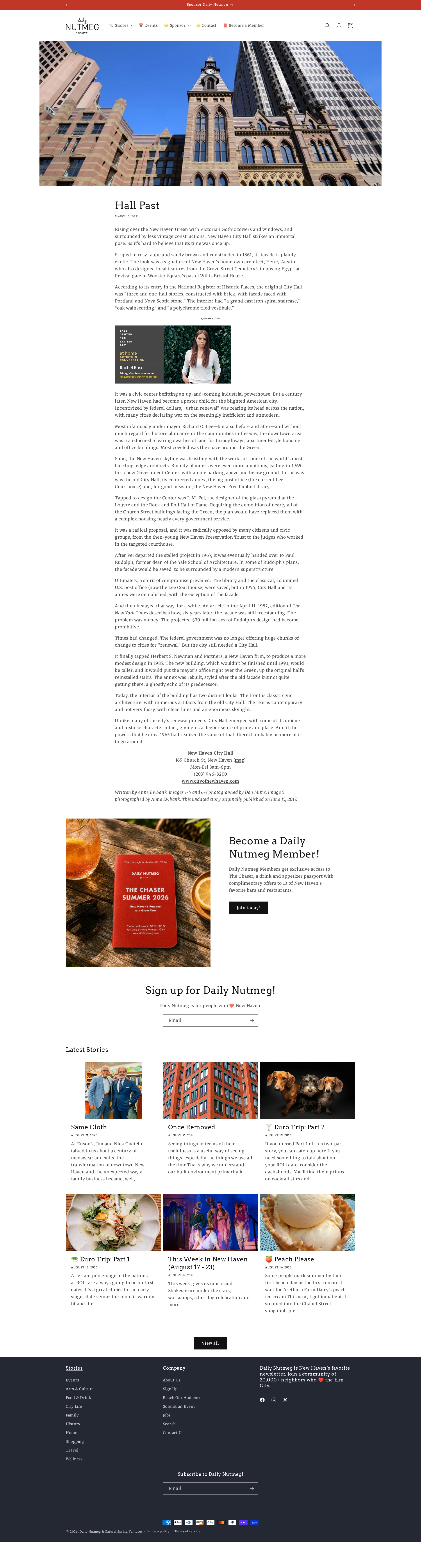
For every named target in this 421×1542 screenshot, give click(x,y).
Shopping (75, 1441)
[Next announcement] (354, 5)
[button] (121, 25)
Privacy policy (158, 1531)
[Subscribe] (252, 1020)
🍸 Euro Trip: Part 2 (295, 1127)
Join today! (248, 907)
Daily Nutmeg (90, 1531)
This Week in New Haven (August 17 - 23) (208, 1263)
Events (72, 1380)
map (239, 760)
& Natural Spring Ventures (122, 1531)
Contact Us (173, 1432)
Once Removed (191, 1127)
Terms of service (187, 1531)
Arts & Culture (80, 1388)
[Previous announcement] (66, 5)
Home (71, 1432)
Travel (72, 1450)
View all (210, 1343)
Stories (74, 1368)
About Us (171, 1380)
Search (169, 1424)
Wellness (74, 1459)
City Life (74, 1406)
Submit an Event (179, 1406)
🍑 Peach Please (289, 1259)
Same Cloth (89, 1127)
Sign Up (170, 1388)
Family (72, 1415)
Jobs (167, 1415)
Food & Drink (78, 1397)
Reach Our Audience (182, 1397)
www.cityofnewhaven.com (210, 781)
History (73, 1424)
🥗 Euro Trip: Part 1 (100, 1259)
